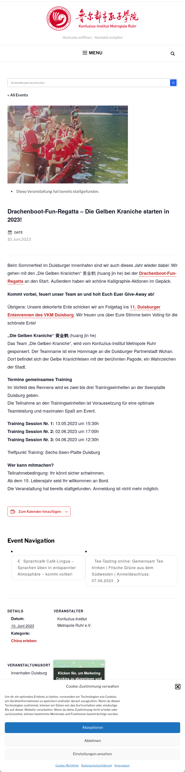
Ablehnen (92, 741)
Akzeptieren (92, 727)
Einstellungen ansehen (92, 754)
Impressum (122, 765)
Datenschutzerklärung (96, 765)
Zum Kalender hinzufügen (40, 511)
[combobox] (89, 82)
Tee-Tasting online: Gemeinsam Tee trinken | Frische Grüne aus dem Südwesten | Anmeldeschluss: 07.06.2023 (127, 571)
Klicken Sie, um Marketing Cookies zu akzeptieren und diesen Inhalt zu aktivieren (79, 678)
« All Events (17, 95)
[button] (177, 686)
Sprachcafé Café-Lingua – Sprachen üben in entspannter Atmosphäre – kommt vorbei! (47, 567)
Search (173, 82)
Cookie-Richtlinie (67, 765)
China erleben (24, 640)
